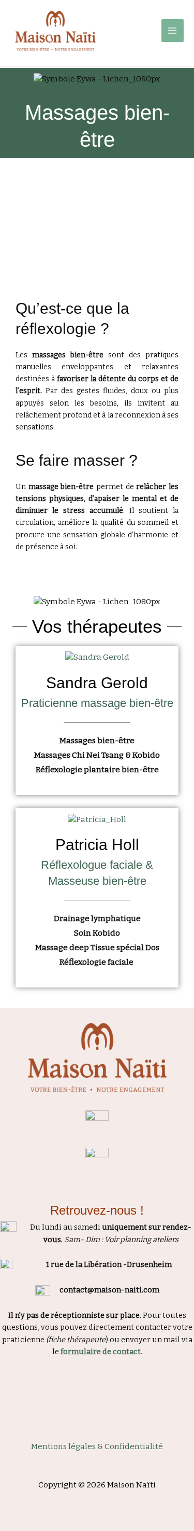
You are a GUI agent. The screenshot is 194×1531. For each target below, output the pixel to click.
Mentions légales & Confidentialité (97, 1446)
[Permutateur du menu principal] (172, 30)
